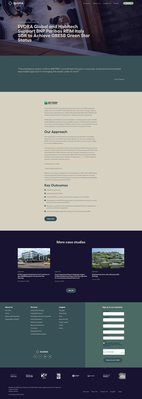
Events (61, 325)
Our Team (8, 310)
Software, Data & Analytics (38, 334)
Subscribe (128, 3)
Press (60, 316)
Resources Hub (63, 319)
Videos (61, 328)
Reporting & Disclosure (37, 325)
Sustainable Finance (37, 313)
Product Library (63, 322)
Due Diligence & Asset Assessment (41, 316)
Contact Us (107, 3)
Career (7, 313)
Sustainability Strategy (37, 310)
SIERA (82, 157)
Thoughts (62, 310)
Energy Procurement (37, 322)
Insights (116, 3)
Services (86, 3)
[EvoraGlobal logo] (16, 3)
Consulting (34, 328)
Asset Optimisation (36, 319)
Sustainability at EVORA (12, 319)
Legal (120, 391)
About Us (96, 3)
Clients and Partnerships (12, 316)
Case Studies (63, 313)
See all (71, 290)
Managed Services (36, 331)
